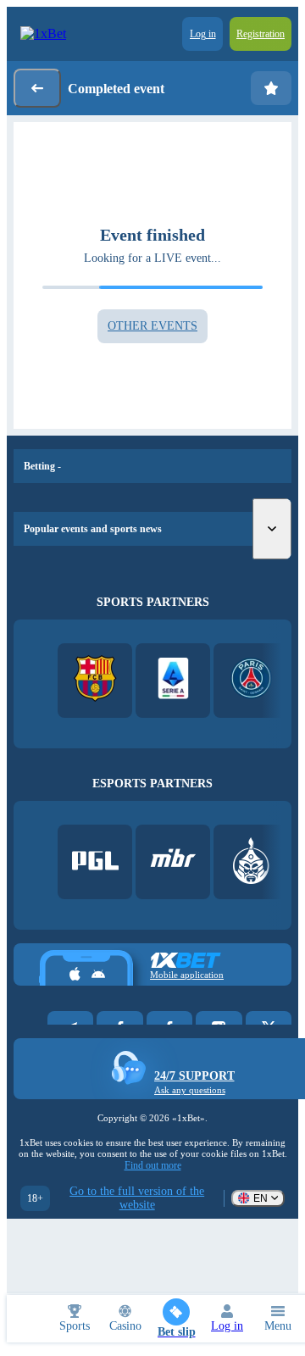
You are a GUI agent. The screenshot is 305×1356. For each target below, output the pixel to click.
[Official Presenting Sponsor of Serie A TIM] (173, 680)
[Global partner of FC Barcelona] (95, 680)
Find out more (153, 1165)
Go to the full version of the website (136, 1198)
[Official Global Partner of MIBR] (173, 862)
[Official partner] (95, 862)
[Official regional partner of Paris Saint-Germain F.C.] (251, 680)
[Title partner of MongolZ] (251, 862)
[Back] (37, 88)
